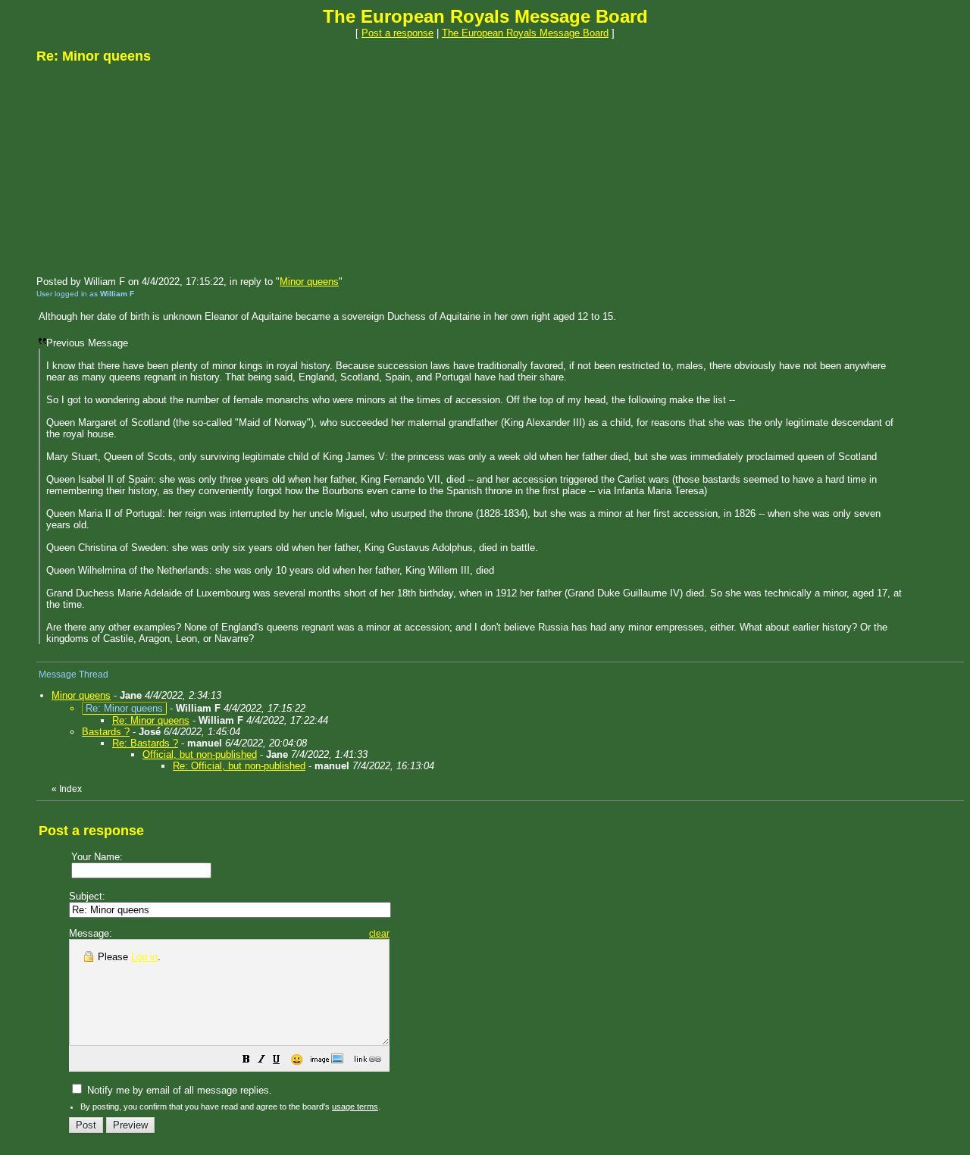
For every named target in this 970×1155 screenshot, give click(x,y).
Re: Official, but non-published (239, 766)
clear (379, 933)
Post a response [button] (397, 33)
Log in (144, 956)
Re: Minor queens (150, 720)
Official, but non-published (199, 754)
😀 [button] (296, 1059)
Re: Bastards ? (145, 743)
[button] (246, 1061)
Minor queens (309, 281)
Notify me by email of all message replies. (178, 1090)
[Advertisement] (150, 169)
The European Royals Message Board (525, 33)
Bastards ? (106, 731)
